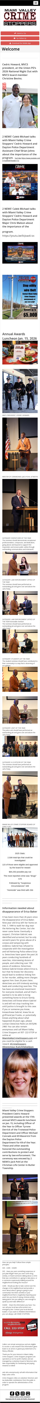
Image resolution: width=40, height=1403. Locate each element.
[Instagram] (23, 1394)
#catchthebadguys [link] (25, 1046)
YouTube (18, 158)
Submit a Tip (21, 33)
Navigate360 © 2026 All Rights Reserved (20, 1399)
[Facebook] (12, 1394)
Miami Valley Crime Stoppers (20, 1397)
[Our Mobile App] (28, 1394)
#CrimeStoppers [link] (18, 1044)
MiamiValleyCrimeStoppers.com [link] (17, 1038)
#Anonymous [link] (8, 1046)
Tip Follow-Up (20, 38)
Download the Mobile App (21, 43)
